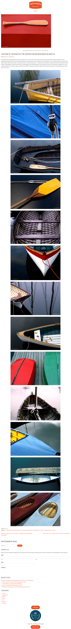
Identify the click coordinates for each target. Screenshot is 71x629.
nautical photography (24, 530)
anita (13, 56)
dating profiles (5, 595)
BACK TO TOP (35, 627)
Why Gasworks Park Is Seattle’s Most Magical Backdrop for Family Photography (17, 580)
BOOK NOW (35, 607)
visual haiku (53, 530)
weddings (4, 603)
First (2, 559)
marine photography (16, 530)
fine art (6, 528)
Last (36, 559)
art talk (3, 593)
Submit (4, 572)
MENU (35, 11)
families (3, 596)
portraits (3, 601)
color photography (7, 530)
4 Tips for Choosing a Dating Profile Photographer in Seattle (14, 582)
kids (3, 600)
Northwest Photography (33, 530)
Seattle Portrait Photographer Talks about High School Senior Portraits (16, 587)
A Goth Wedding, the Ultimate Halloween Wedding (12, 583)
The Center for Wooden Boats (44, 530)
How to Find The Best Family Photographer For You (12, 585)
